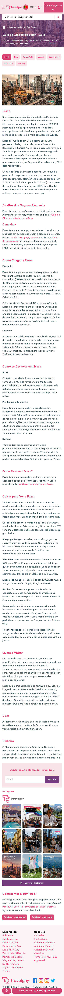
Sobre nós (7, 935)
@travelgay (17, 799)
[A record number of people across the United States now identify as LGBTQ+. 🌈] (31, 816)
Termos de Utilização (14, 953)
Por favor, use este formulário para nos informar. (29, 907)
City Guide (8, 63)
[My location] (6, 991)
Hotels (7, 57)
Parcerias (39, 935)
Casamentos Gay (11, 946)
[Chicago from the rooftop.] (52, 841)
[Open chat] (39, 7)
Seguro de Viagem (12, 967)
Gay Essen (31, 27)
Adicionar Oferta (43, 950)
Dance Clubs (28, 57)
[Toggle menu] (3, 7)
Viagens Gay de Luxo (13, 960)
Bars (16, 57)
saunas (34, 237)
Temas (6, 971)
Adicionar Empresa (44, 942)
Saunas (41, 57)
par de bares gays (19, 237)
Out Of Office (10, 942)
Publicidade (40, 939)
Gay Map (21, 63)
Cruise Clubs (54, 57)
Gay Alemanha (15, 27)
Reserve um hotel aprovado (37, 990)
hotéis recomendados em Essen (35, 484)
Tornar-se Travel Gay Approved (45, 959)
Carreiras (39, 953)
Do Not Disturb (10, 964)
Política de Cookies (13, 957)
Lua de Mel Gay (10, 950)
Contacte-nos (10, 939)
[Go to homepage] (14, 7)
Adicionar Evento (43, 946)
